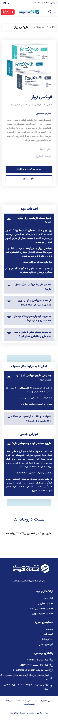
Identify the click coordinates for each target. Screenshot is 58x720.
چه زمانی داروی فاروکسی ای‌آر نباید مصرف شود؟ (33, 377)
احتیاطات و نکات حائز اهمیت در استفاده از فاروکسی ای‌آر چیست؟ (31, 419)
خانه (52, 27)
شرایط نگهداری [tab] (43, 156)
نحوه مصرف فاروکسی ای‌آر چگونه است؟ (34, 220)
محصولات (39, 27)
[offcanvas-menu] (54, 12)
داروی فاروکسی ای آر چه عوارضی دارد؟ (31, 443)
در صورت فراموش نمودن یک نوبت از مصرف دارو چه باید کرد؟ (32, 318)
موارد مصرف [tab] (45, 149)
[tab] (29, 220)
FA (4, 3)
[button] (6, 3)
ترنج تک (14, 713)
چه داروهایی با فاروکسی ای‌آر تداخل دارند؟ (33, 287)
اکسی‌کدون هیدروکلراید (25, 124)
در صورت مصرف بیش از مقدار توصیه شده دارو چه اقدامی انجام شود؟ (32, 334)
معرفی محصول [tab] (43, 113)
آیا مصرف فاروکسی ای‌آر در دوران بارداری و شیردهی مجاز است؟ (34, 302)
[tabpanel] (29, 131)
